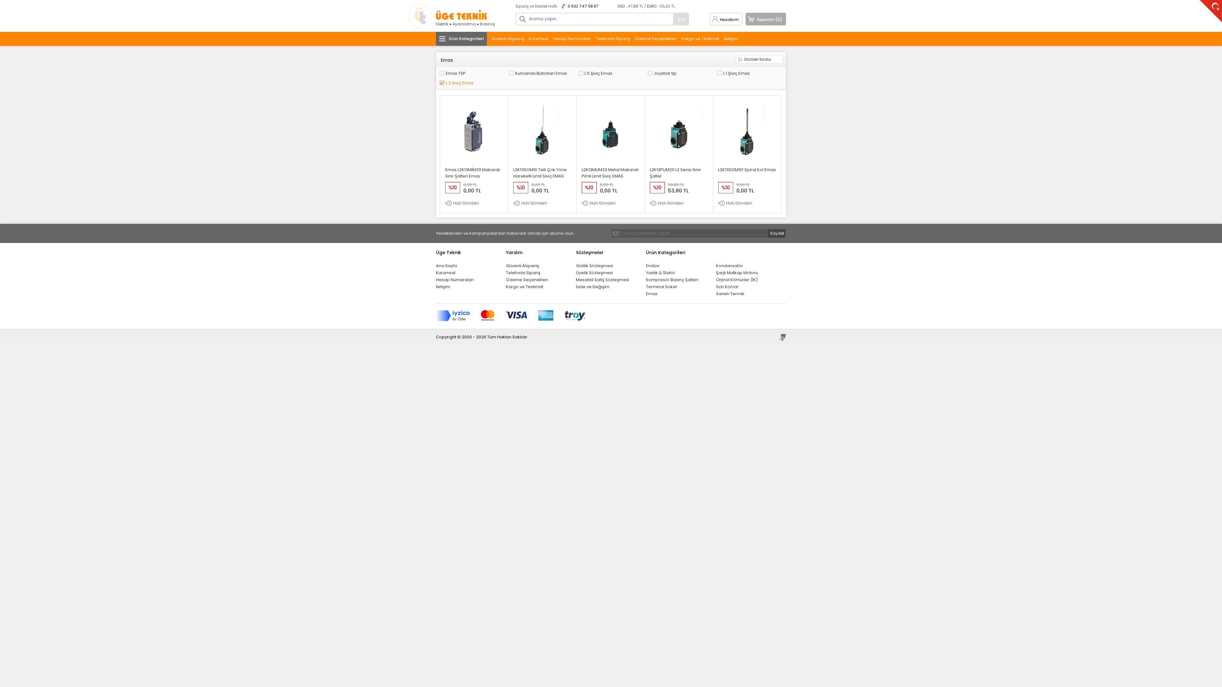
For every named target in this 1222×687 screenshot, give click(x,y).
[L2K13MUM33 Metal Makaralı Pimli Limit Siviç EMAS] (610, 158)
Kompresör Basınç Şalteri (672, 280)
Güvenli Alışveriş (507, 39)
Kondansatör (729, 266)
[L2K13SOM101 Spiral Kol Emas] (747, 158)
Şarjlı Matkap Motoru (737, 273)
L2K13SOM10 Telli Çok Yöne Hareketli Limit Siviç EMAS (540, 173)
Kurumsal (538, 39)
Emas (651, 294)
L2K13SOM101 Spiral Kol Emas (747, 170)
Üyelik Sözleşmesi (594, 273)
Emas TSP (456, 73)
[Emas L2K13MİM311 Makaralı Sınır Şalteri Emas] (474, 158)
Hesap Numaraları (572, 39)
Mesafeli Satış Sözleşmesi (602, 280)
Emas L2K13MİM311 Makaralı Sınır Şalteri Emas (472, 173)
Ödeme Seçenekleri (656, 39)
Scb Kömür (727, 287)
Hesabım (729, 20)
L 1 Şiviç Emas (736, 73)
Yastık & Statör (660, 273)
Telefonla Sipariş (613, 39)
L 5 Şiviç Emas (598, 73)
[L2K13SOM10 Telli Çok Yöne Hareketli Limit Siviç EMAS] (542, 158)
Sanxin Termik (730, 294)
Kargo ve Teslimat (700, 39)
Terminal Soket (661, 287)
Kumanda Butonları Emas (541, 73)
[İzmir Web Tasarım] (782, 337)
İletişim (731, 39)
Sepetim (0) (769, 20)
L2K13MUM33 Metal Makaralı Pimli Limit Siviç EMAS (610, 173)
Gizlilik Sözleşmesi (594, 266)
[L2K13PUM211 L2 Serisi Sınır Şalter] (678, 158)
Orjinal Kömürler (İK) (737, 280)
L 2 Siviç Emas (460, 83)
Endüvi (652, 266)
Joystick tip (665, 73)
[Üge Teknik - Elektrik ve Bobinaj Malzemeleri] (461, 18)
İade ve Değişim (592, 287)
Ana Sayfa (446, 266)
